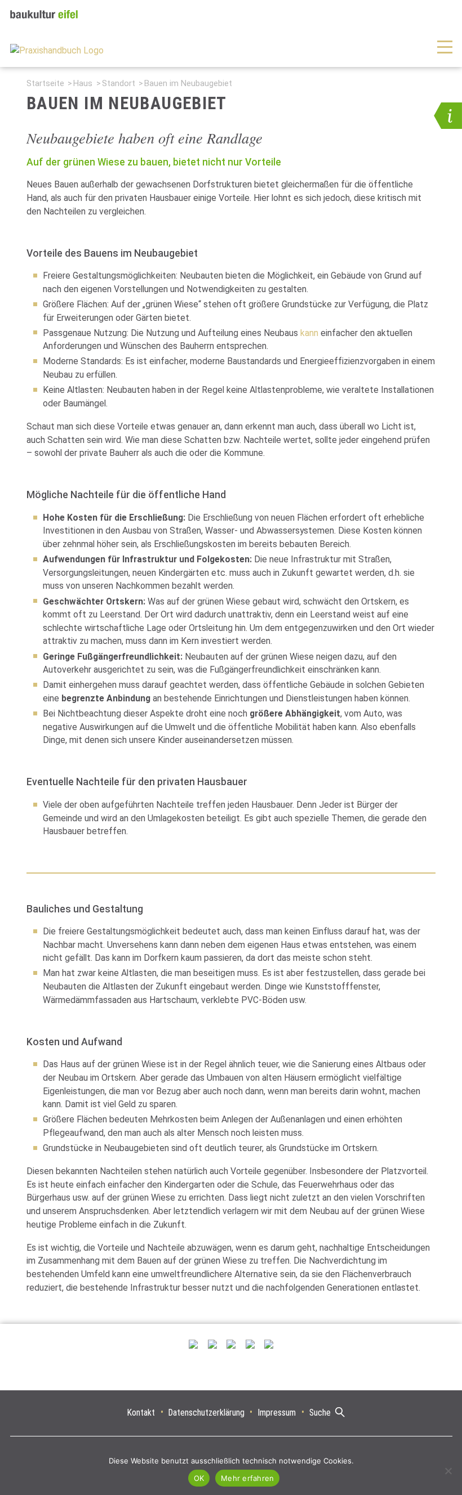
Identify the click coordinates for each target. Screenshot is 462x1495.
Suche (320, 1412)
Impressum (276, 1412)
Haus (82, 83)
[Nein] (448, 1470)
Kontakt (141, 1412)
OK (199, 1478)
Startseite (45, 83)
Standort (118, 83)
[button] (448, 115)
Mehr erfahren (247, 1478)
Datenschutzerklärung (206, 1412)
